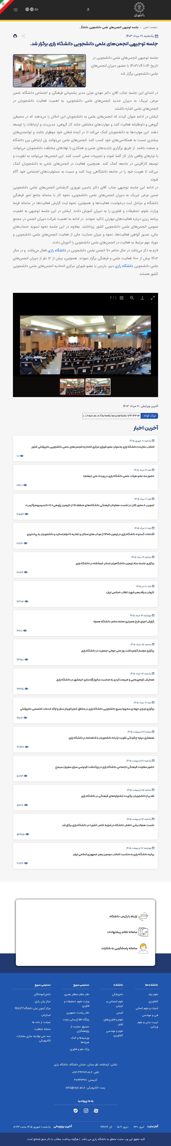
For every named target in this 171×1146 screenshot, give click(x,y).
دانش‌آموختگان (42, 994)
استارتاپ (46, 1015)
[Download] (142, 298)
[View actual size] (132, 298)
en (36, 9)
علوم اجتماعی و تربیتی (114, 1003)
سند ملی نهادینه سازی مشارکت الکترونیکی (33, 1038)
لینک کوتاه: (149, 415)
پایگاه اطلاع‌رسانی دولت (76, 1020)
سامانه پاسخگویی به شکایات (119, 948)
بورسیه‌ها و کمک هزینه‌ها (80, 1040)
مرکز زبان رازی (43, 1001)
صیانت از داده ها (41, 1022)
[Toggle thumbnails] (121, 298)
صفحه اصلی (150, 27)
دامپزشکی (117, 994)
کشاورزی (153, 1001)
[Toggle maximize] (153, 298)
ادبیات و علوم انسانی (147, 1008)
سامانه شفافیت (42, 1029)
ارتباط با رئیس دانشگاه (123, 916)
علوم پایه (153, 994)
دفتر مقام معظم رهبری (76, 994)
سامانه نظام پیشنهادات (122, 932)
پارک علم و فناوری (79, 1049)
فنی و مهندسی (150, 1015)
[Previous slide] (21, 347)
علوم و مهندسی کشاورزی (114, 1033)
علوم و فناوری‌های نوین (113, 1022)
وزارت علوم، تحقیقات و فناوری (76, 1003)
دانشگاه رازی (57, 251)
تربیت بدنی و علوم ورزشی (148, 1024)
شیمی (119, 1013)
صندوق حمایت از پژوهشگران (79, 1029)
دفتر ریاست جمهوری (78, 1013)
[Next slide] (149, 347)
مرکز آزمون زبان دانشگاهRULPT (33, 1008)
